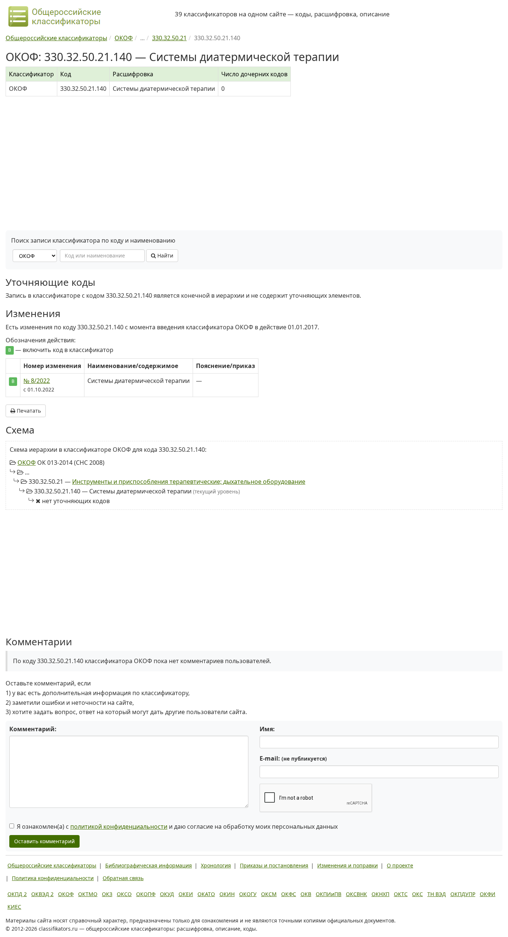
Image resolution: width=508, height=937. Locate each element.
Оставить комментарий (44, 841)
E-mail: (293, 758)
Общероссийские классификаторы (51, 865)
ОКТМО (87, 894)
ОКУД (167, 894)
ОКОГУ (248, 894)
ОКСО (124, 894)
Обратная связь (123, 878)
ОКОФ (26, 462)
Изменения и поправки (347, 865)
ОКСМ (269, 894)
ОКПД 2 (17, 894)
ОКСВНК (356, 894)
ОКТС (401, 894)
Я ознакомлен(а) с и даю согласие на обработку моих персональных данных (177, 826)
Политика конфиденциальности (53, 878)
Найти (164, 255)
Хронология (216, 865)
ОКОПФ (145, 894)
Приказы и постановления (274, 865)
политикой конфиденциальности (118, 826)
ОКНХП (380, 894)
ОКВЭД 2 (42, 894)
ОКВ (305, 894)
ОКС (417, 894)
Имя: (267, 729)
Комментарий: (33, 729)
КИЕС (14, 906)
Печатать (28, 410)
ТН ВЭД (436, 894)
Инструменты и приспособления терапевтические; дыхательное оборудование (188, 481)
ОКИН (227, 894)
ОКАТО (206, 894)
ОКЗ (107, 894)
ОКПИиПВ (328, 894)
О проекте (400, 865)
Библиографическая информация (148, 865)
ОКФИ (487, 894)
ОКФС (288, 894)
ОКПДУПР (462, 894)
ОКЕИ (186, 894)
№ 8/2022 (36, 381)
